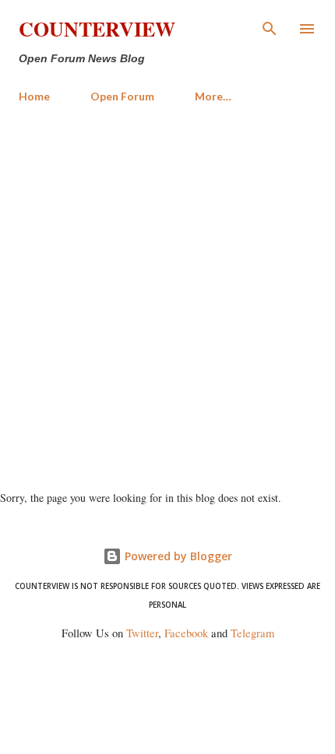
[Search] (269, 28)
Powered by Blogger (177, 556)
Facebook (186, 633)
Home (34, 96)
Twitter (142, 633)
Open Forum (122, 96)
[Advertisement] (167, 290)
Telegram (252, 633)
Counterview (97, 29)
